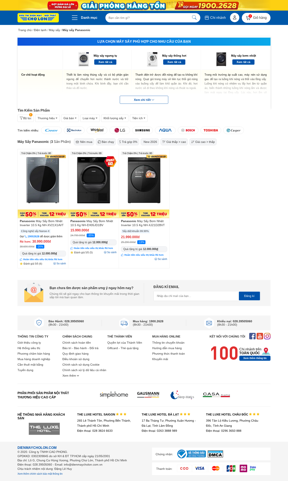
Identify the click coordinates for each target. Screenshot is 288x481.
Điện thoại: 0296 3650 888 (223, 430)
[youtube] (260, 336)
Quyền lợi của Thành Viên (124, 342)
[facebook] (252, 336)
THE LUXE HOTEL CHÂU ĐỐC (227, 414)
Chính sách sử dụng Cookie (81, 364)
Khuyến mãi (160, 359)
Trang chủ (25, 30)
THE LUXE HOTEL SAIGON (96, 414)
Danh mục (89, 17)
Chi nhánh (217, 17)
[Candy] (51, 130)
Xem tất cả (105, 62)
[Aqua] (165, 130)
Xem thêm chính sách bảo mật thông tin (40, 473)
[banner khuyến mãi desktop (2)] (144, 5)
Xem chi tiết (143, 99)
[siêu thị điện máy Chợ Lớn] (38, 18)
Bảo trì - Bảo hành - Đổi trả (80, 348)
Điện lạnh (40, 30)
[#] (191, 458)
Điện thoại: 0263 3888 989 (159, 430)
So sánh (61, 263)
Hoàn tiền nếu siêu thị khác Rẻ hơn (42, 259)
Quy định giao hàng (75, 353)
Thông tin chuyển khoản (168, 342)
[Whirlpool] (97, 130)
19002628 (33, 236)
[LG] (119, 130)
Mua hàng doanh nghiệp (33, 359)
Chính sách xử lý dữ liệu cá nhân (84, 370)
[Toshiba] (211, 130)
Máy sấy (54, 30)
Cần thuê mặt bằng (30, 364)
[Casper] (233, 130)
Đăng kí (249, 296)
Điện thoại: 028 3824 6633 (95, 430)
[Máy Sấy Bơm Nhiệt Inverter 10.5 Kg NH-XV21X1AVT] (43, 183)
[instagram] (267, 336)
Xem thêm (69, 375)
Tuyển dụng (25, 370)
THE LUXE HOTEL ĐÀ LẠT (161, 414)
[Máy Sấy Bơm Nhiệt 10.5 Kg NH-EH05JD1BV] (93, 183)
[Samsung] (142, 130)
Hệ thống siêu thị (28, 348)
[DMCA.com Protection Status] (215, 456)
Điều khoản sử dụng (75, 359)
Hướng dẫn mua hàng (167, 348)
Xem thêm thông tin (254, 358)
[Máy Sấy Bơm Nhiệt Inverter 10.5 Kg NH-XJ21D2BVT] (144, 183)
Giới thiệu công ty (29, 342)
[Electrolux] (74, 130)
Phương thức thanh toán (168, 353)
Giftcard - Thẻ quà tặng (123, 348)
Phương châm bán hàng (33, 353)
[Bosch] (188, 130)
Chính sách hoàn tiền (76, 342)
